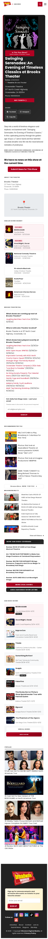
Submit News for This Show (24, 169)
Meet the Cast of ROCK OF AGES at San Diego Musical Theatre (31, 497)
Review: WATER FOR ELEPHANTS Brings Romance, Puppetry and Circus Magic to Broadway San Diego (23, 563)
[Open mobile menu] (45, 4)
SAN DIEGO (17, 4)
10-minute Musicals (22, 268)
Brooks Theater (21, 83)
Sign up (24, 415)
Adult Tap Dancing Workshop (18, 388)
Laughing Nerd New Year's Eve (18, 319)
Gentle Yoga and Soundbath (17, 378)
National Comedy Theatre (25, 254)
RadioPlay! (18, 279)
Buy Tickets (19, 100)
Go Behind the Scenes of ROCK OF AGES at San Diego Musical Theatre (31, 507)
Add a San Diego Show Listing (24, 590)
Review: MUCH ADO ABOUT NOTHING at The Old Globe (24, 847)
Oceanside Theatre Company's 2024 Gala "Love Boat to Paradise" (23, 366)
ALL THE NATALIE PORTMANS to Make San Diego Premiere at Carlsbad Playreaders (23, 555)
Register (27, 4)
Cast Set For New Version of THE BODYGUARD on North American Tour (20, 797)
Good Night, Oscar (22, 243)
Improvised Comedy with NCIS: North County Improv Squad (21, 356)
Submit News (16, 927)
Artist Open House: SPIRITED (17, 350)
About (21, 925)
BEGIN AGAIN (19, 230)
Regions (26, 927)
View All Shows (24, 729)
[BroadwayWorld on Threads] (37, 915)
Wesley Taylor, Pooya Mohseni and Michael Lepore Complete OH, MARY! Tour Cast (24, 822)
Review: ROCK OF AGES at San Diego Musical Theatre (21, 548)
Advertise (13, 925)
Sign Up (13, 906)
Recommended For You (13, 426)
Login (34, 4)
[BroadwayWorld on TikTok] (31, 915)
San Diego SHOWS (11, 601)
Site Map (34, 927)
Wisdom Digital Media (30, 931)
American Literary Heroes (25, 292)
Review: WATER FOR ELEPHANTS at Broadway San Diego (20, 571)
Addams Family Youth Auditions (19, 383)
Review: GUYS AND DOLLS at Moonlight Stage (22, 579)
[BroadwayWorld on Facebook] (16, 915)
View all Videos (36, 535)
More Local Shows (24, 585)
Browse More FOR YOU (22, 486)
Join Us (35, 925)
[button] (40, 4)
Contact (28, 925)
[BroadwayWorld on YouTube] (16, 920)
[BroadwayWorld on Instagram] (21, 915)
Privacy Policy (30, 933)
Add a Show (24, 734)
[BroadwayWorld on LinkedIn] (26, 915)
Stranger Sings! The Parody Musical (20, 361)
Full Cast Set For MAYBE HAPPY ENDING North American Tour (24, 772)
